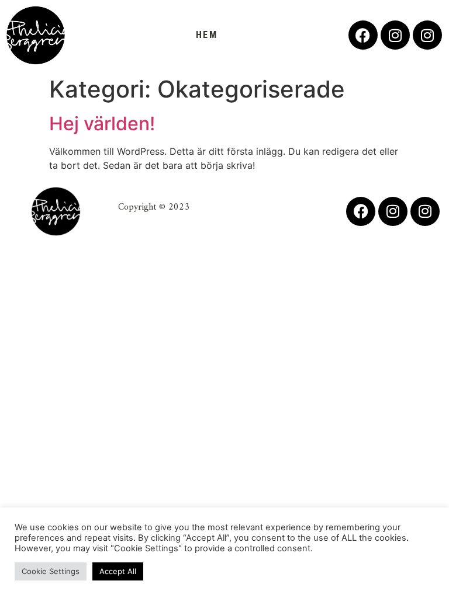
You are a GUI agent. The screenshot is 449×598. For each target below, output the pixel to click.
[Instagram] (395, 35)
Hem (207, 34)
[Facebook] (363, 35)
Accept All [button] (117, 571)
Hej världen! (102, 123)
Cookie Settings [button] (51, 571)
